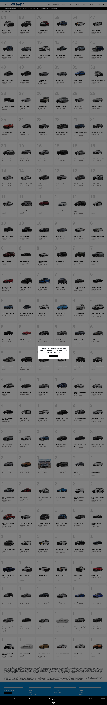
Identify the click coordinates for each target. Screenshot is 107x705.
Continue (53, 356)
